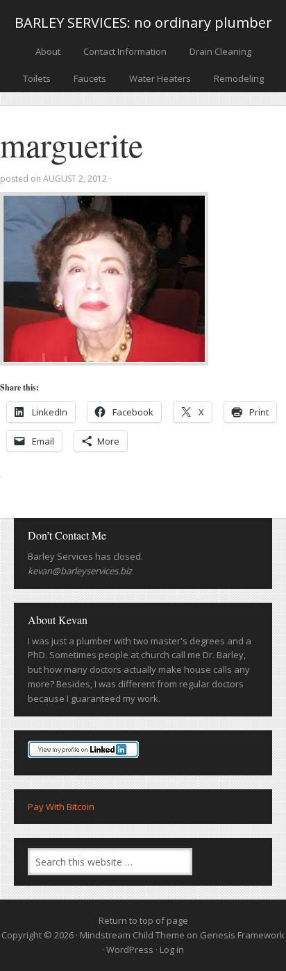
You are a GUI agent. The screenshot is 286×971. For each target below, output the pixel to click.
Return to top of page (143, 920)
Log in (172, 949)
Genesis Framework (242, 935)
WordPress (129, 949)
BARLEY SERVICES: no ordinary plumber (143, 22)
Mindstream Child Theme (132, 935)
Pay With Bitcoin (61, 806)
